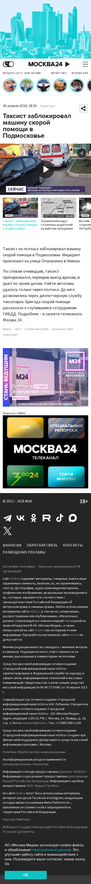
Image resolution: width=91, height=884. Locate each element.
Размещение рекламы (24, 552)
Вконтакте (20, 518)
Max (72, 518)
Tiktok (59, 518)
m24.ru (15, 578)
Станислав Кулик (37, 329)
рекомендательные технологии (26, 764)
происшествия (62, 329)
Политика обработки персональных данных (34, 752)
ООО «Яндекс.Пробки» (42, 786)
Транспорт (48, 106)
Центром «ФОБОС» (72, 771)
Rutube (46, 518)
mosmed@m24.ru (34, 723)
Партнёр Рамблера (16, 819)
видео (7, 329)
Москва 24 (45, 64)
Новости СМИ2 (14, 413)
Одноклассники (33, 518)
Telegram (7, 518)
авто (18, 329)
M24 (28, 501)
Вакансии (12, 545)
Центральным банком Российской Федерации (45, 779)
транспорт (10, 334)
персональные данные (51, 849)
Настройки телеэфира (19, 566)
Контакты (73, 545)
